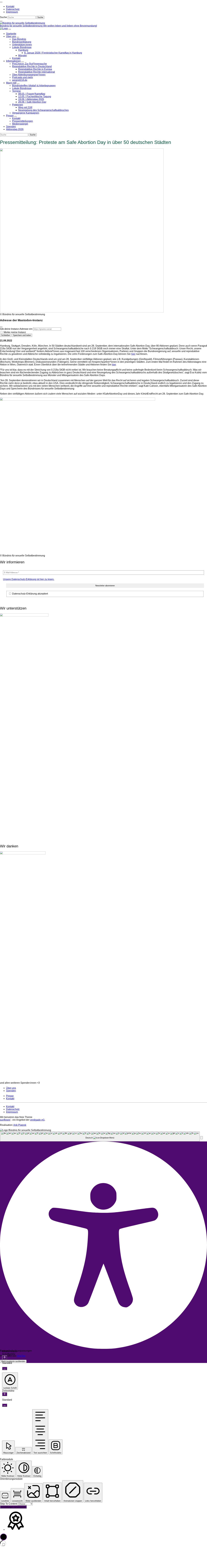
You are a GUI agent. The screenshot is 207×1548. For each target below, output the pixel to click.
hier (133, 354)
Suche (3, 17)
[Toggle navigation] (1, 2)
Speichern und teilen (22, 335)
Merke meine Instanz (15, 332)
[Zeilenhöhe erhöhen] (4, 1394)
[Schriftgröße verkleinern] (4, 1368)
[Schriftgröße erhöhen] (4, 1357)
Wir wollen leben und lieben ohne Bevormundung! (70, 25)
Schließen (5, 335)
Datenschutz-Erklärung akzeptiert (30, 593)
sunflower (5, 1120)
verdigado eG (37, 1120)
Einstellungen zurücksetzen (13, 1507)
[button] (201, 1137)
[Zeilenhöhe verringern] (4, 1405)
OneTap (21, 1356)
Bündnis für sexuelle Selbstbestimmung (21, 25)
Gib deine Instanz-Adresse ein (16, 329)
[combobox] (100, 1136)
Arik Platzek (19, 1125)
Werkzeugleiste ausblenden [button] (13, 1361)
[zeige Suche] (1, 21)
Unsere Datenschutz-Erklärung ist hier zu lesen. (28, 579)
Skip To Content (9, 1503)
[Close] (1, 326)
